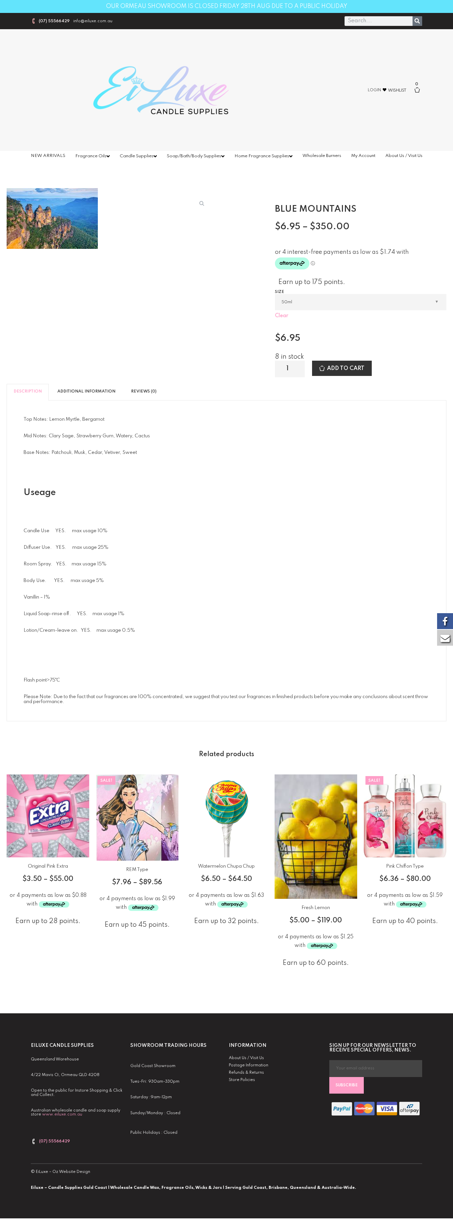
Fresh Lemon (315, 907)
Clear (281, 316)
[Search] (417, 21)
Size (279, 292)
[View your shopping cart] (419, 93)
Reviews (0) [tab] (144, 392)
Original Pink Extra (48, 866)
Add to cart (345, 368)
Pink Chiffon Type (405, 866)
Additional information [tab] (86, 392)
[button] (201, 203)
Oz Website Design (71, 1172)
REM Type (137, 869)
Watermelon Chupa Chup (226, 866)
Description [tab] (28, 392)
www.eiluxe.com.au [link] (62, 1115)
